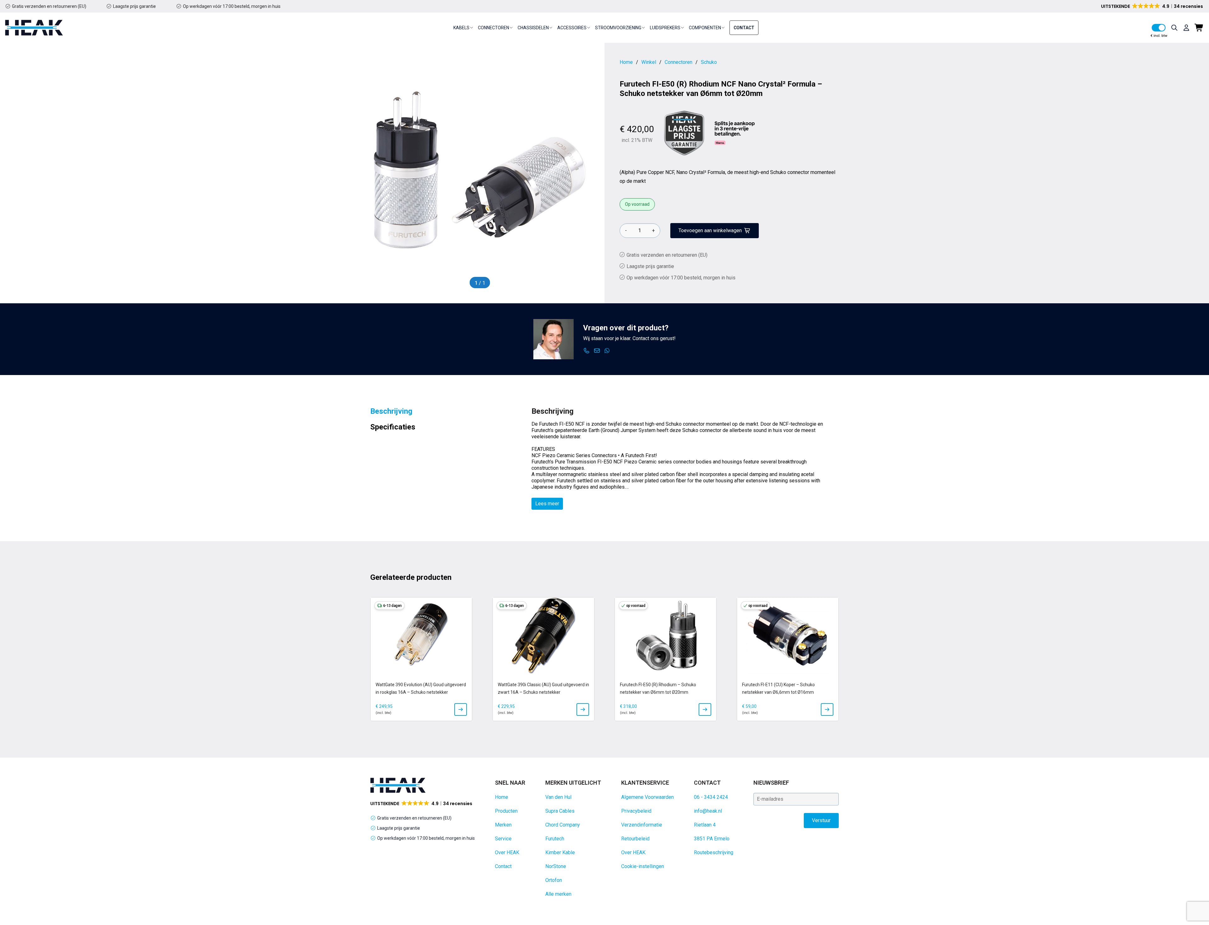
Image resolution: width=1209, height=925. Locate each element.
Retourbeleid (635, 839)
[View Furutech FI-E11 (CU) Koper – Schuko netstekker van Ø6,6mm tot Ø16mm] (827, 709)
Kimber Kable (560, 852)
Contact (744, 27)
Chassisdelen (533, 27)
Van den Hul (558, 797)
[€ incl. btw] (1159, 27)
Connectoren (493, 27)
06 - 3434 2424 (711, 797)
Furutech (554, 839)
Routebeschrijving (713, 852)
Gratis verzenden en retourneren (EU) (49, 6)
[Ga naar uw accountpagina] (1186, 27)
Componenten (705, 27)
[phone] (586, 351)
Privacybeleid (636, 811)
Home (501, 797)
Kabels (461, 27)
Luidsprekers (665, 27)
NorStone (555, 866)
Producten (506, 811)
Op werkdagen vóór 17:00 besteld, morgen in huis (232, 6)
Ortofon (553, 880)
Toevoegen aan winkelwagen (710, 230)
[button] (1152, 6)
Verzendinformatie (641, 825)
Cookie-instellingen (642, 866)
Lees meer (547, 504)
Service (503, 839)
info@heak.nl (708, 811)
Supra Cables (560, 811)
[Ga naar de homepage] (34, 28)
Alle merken (558, 894)
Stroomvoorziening (618, 27)
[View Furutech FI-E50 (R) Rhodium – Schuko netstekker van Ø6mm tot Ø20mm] (705, 709)
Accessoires (572, 27)
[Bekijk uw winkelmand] (1199, 27)
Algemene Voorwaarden (647, 797)
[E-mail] (597, 351)
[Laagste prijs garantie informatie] (684, 133)
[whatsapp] (607, 351)
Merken (503, 825)
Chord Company (562, 825)
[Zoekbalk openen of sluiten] (1174, 27)
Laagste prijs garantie (134, 6)
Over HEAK (507, 852)
